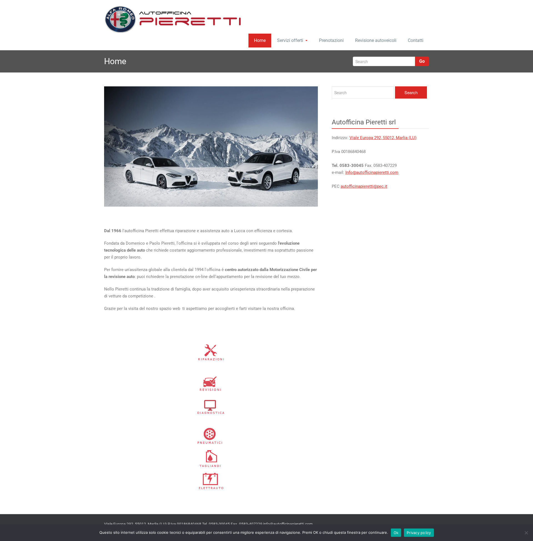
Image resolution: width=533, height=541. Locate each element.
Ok (396, 532)
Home (260, 40)
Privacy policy (419, 532)
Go (422, 61)
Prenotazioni (331, 40)
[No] (526, 532)
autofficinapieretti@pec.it (364, 186)
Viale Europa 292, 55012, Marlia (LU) (383, 137)
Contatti (415, 40)
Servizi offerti (290, 40)
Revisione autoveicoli (375, 40)
